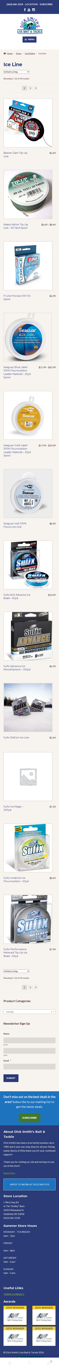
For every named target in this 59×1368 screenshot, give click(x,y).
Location (31, 4)
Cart (45, 1360)
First (6, 1045)
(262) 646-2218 (15, 4)
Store (18, 53)
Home (10, 53)
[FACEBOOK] (25, 9)
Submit (10, 1078)
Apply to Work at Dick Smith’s (29, 1184)
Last (5, 1055)
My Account (10, 1363)
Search (29, 1363)
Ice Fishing (30, 53)
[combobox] (29, 1011)
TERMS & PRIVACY (13, 1294)
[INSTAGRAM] (33, 9)
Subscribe (46, 4)
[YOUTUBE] (29, 9)
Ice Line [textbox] (28, 1011)
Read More (9, 1173)
